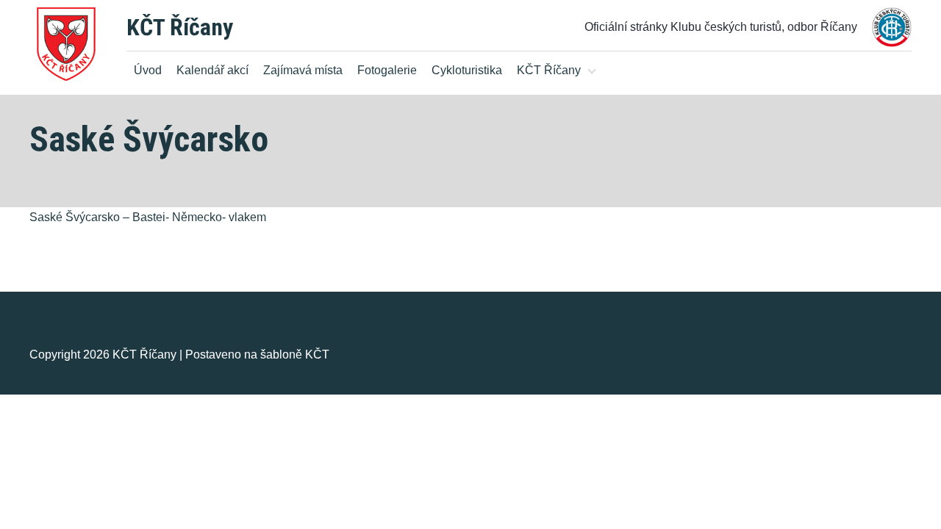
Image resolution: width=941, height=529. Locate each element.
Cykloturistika (467, 70)
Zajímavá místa (303, 70)
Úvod (148, 70)
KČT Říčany (179, 27)
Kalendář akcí (212, 70)
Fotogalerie (387, 70)
